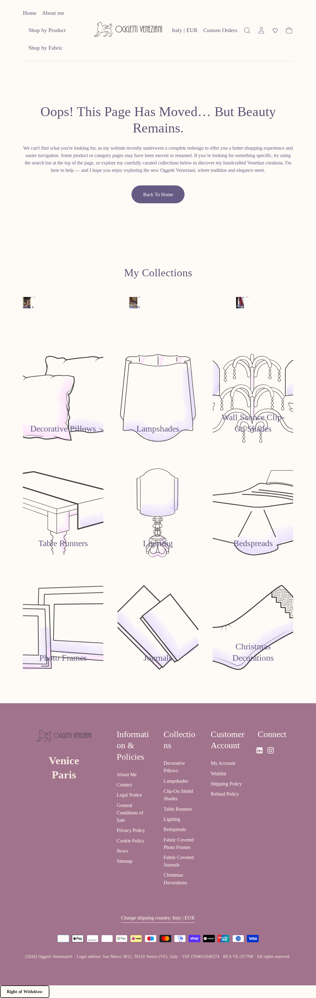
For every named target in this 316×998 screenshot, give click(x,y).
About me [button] (53, 13)
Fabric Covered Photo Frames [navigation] (179, 843)
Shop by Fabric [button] (45, 48)
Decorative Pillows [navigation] (174, 767)
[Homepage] (128, 30)
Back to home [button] (158, 194)
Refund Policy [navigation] (225, 794)
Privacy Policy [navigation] (131, 830)
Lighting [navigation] (172, 819)
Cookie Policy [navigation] (130, 840)
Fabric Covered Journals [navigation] (179, 861)
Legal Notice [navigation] (129, 794)
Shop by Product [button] (47, 30)
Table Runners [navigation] (178, 809)
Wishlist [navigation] (218, 773)
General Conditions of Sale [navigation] (130, 813)
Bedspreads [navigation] (175, 829)
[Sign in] (261, 30)
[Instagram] (270, 750)
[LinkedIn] (259, 750)
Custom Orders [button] (220, 30)
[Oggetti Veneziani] (63, 737)
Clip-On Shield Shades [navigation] (178, 795)
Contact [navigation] (124, 784)
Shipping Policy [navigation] (226, 783)
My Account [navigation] (223, 763)
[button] (185, 31)
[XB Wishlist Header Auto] (275, 30)
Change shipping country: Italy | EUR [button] (158, 917)
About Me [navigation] (127, 774)
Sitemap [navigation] (124, 861)
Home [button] (29, 13)
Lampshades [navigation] (176, 781)
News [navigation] (122, 851)
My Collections (158, 273)
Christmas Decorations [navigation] (175, 878)
